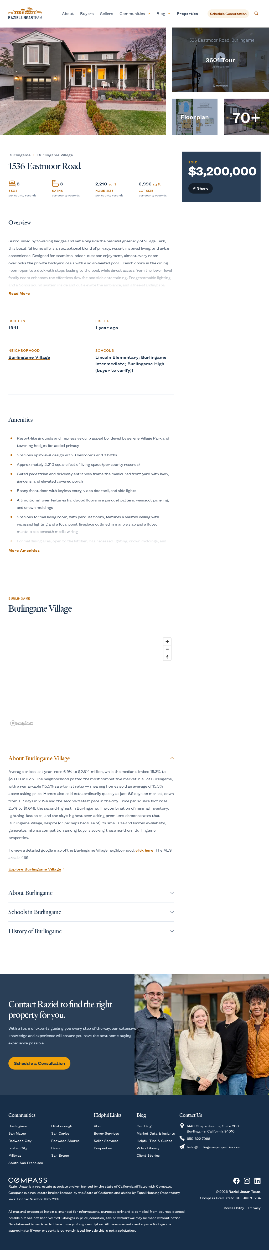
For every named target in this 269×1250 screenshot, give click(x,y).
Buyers (87, 13)
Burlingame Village (55, 154)
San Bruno (60, 1155)
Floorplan (194, 116)
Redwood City (20, 1140)
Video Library (148, 1147)
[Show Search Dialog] (256, 13)
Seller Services (106, 1140)
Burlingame (19, 154)
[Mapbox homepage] (21, 723)
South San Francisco (25, 1162)
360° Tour (220, 59)
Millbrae (14, 1155)
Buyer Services (106, 1133)
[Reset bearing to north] (167, 656)
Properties (187, 13)
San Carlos (60, 1133)
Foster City (17, 1147)
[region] (91, 681)
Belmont (58, 1147)
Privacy (254, 1207)
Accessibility (234, 1207)
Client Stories (148, 1155)
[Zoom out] (167, 649)
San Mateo (17, 1133)
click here (144, 850)
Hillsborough (61, 1125)
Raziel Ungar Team (244, 1191)
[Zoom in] (167, 641)
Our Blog (144, 1125)
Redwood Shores (65, 1140)
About (68, 13)
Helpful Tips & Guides (154, 1140)
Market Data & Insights (156, 1133)
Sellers (106, 13)
